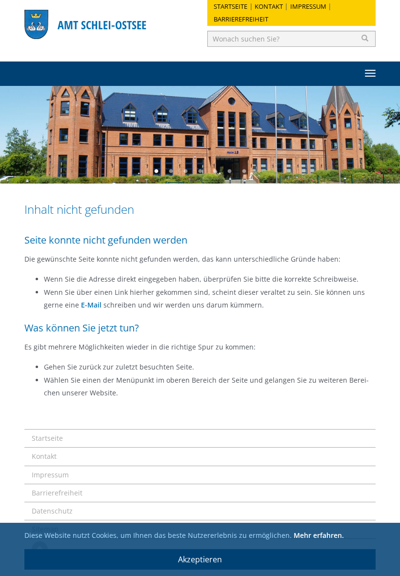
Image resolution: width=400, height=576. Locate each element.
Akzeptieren (200, 559)
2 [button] (171, 171)
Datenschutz (52, 510)
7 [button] (244, 171)
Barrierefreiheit (241, 19)
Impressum (308, 6)
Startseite (230, 6)
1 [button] (156, 171)
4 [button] (200, 171)
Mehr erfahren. (319, 535)
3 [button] (185, 171)
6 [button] (229, 171)
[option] (200, 135)
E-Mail (91, 304)
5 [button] (215, 171)
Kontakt (269, 6)
